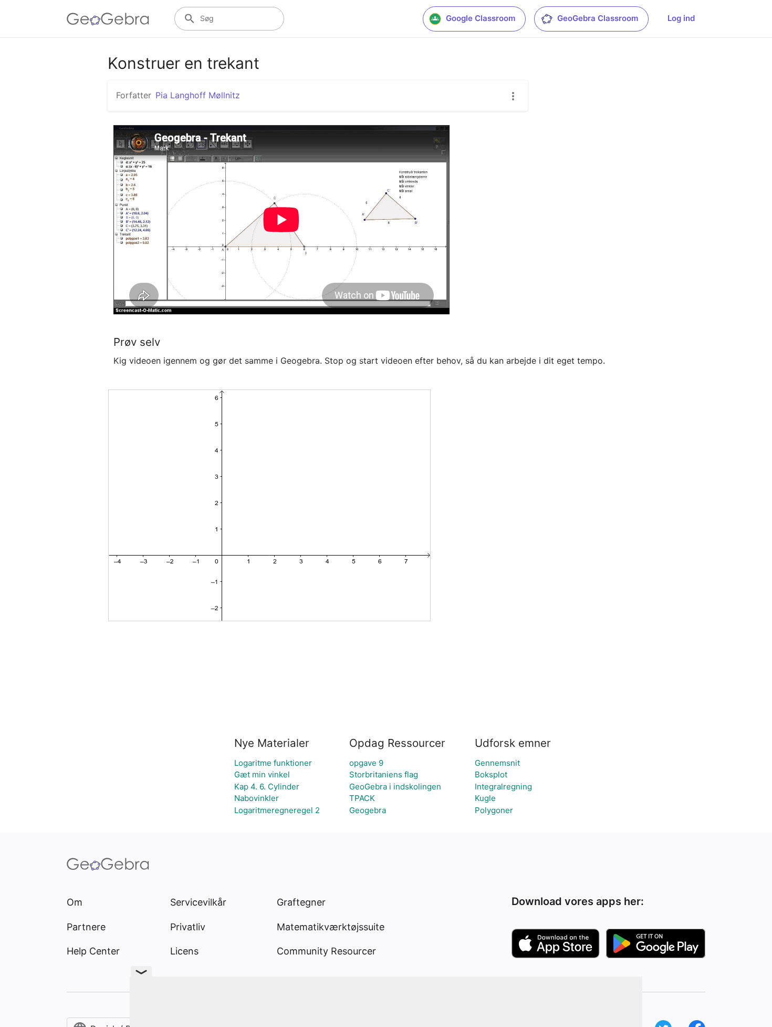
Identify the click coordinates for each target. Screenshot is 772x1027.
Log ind (681, 18)
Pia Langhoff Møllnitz (197, 95)
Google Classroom (480, 18)
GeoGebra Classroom (597, 18)
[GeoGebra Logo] (108, 19)
